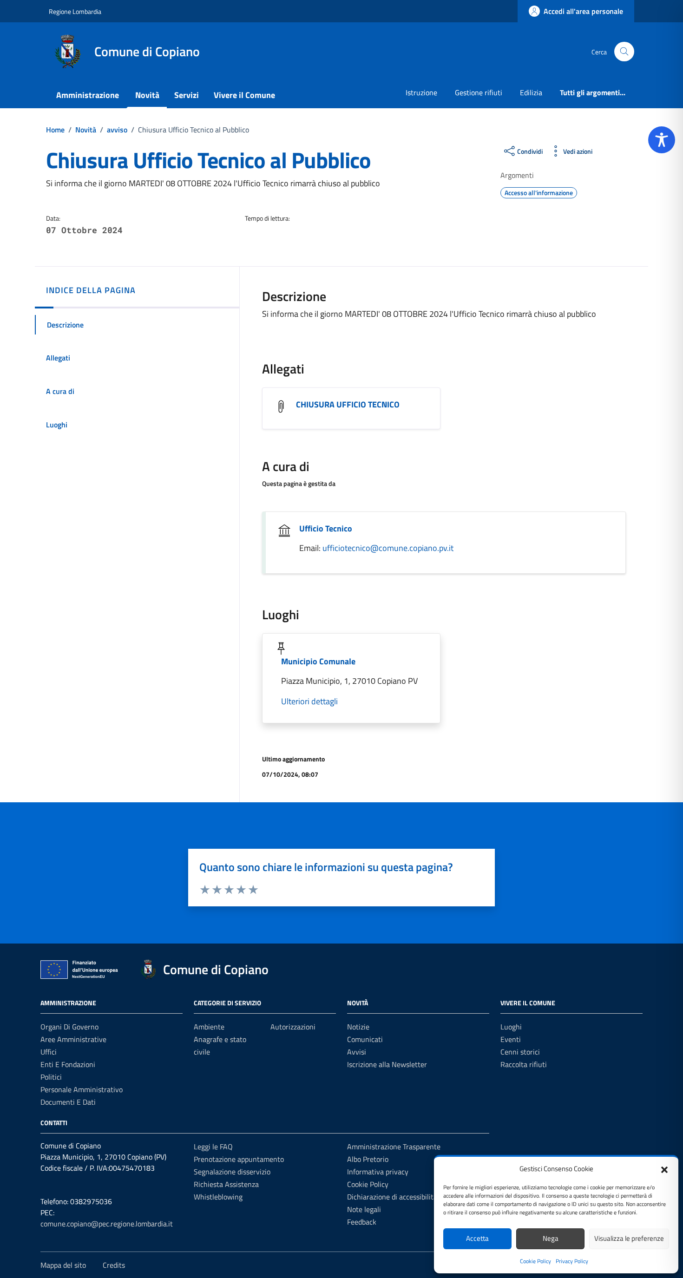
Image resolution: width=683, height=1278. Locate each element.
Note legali (364, 1209)
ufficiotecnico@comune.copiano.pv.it (387, 548)
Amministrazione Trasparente (393, 1146)
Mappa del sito (63, 1265)
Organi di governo (69, 1026)
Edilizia (531, 92)
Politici (51, 1076)
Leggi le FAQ (213, 1146)
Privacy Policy (572, 1261)
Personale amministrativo (81, 1089)
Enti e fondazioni (67, 1064)
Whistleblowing (218, 1196)
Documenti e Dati (68, 1102)
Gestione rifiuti (478, 92)
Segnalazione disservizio (232, 1171)
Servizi (186, 95)
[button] (664, 1168)
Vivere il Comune (244, 95)
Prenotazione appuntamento (239, 1159)
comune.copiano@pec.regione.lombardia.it (106, 1223)
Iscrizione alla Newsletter (387, 1064)
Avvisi (356, 1051)
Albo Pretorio (367, 1159)
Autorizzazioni (292, 1026)
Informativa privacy (377, 1171)
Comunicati (365, 1039)
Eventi (510, 1039)
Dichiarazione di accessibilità (392, 1196)
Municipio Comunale (318, 661)
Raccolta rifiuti (523, 1064)
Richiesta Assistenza (226, 1184)
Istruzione (421, 92)
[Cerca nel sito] (624, 52)
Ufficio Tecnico (325, 528)
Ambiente (209, 1026)
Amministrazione (87, 95)
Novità (147, 95)
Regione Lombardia (75, 11)
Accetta (477, 1238)
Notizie (358, 1026)
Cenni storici (520, 1051)
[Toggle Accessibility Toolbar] (661, 139)
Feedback (361, 1221)
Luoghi (511, 1026)
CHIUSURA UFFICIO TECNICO (348, 404)
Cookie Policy (535, 1261)
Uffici (48, 1051)
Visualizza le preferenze (629, 1238)
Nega (550, 1238)
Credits (114, 1265)
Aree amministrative (73, 1039)
